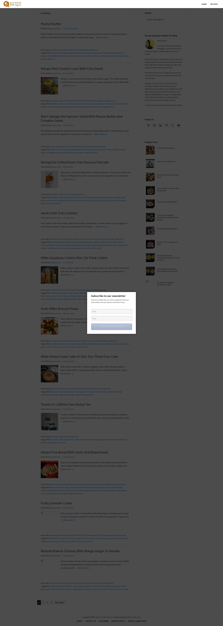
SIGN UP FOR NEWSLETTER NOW (111, 327)
